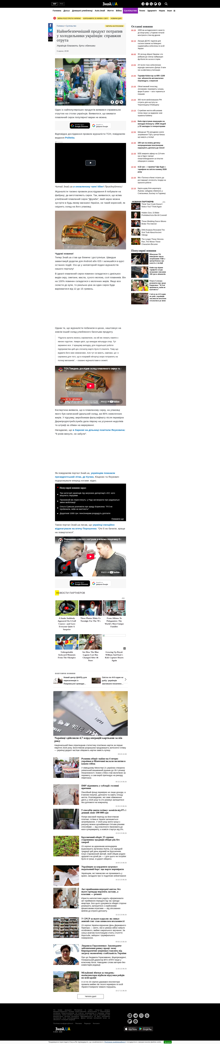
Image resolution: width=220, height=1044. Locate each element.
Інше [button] (169, 11)
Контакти (96, 1023)
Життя (110, 11)
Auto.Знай (100, 11)
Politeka (69, 137)
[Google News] (147, 1015)
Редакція (87, 1023)
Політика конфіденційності (63, 1023)
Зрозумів (167, 1042)
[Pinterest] (159, 3)
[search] (166, 4)
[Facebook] (50, 25)
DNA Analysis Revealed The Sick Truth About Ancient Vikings (153, 232)
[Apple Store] (131, 1029)
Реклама (78, 1023)
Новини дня (116, 18)
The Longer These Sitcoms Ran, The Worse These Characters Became (153, 241)
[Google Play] (145, 1029)
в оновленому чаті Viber (88, 186)
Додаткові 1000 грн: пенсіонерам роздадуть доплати (85, 513)
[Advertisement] (90, 308)
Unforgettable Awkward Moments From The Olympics (67, 655)
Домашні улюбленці (82, 11)
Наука (162, 11)
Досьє (66, 11)
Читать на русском (114, 26)
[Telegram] (143, 3)
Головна (57, 11)
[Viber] (147, 3)
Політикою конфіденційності (115, 1042)
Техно (142, 11)
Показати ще (117, 519)
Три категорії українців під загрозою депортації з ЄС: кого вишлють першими (87, 494)
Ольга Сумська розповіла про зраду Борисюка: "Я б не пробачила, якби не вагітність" (86, 507)
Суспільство (130, 11)
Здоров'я (152, 11)
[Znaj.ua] (110, 4)
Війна (119, 11)
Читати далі (90, 996)
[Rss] (151, 3)
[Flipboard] (155, 3)
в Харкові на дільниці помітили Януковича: (99, 430)
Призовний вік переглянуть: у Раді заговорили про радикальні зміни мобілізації (90, 501)
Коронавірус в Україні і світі (95, 18)
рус (62, 4)
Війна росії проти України (69, 18)
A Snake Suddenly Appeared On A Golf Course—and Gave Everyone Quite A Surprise (67, 624)
